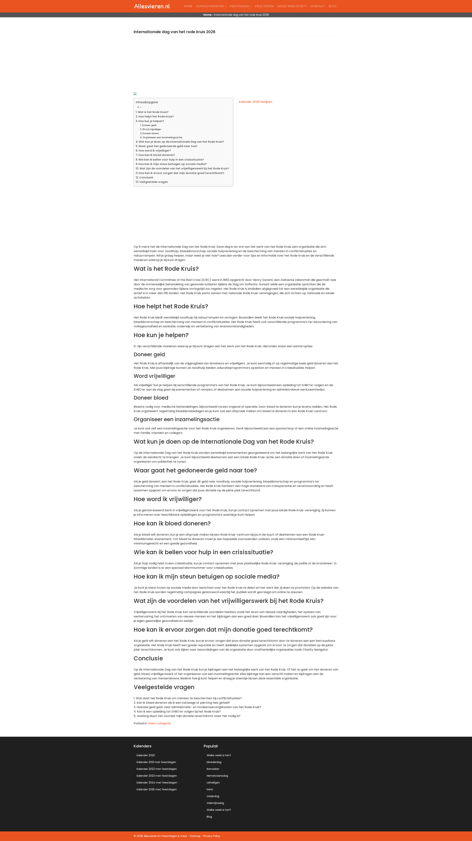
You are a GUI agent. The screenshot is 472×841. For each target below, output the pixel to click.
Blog (332, 6)
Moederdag (214, 762)
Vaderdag (213, 796)
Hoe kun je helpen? (151, 121)
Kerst (210, 789)
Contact (317, 6)
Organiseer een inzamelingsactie (162, 137)
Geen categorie (159, 723)
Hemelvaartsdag (217, 776)
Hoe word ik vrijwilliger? (155, 150)
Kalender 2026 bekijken (255, 102)
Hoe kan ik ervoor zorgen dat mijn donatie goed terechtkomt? (181, 173)
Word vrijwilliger (151, 129)
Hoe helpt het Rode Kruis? (156, 116)
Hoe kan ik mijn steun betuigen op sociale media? (172, 164)
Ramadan (213, 769)
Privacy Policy (211, 836)
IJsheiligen (213, 782)
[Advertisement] (236, 66)
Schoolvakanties (210, 6)
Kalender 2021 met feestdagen (156, 762)
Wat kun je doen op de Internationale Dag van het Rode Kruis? (181, 142)
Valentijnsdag (215, 803)
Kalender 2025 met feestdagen (157, 789)
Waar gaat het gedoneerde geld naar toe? (167, 146)
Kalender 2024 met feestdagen (157, 782)
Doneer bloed (150, 133)
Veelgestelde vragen (153, 182)
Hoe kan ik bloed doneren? (156, 155)
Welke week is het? (292, 6)
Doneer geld (149, 125)
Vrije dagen (264, 6)
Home (188, 6)
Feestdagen (239, 6)
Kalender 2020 (146, 755)
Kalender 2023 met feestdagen (157, 776)
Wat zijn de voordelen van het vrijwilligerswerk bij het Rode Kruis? (184, 168)
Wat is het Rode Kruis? (153, 112)
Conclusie (146, 177)
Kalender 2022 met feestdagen (157, 769)
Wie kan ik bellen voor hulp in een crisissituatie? (171, 159)
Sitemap (195, 836)
